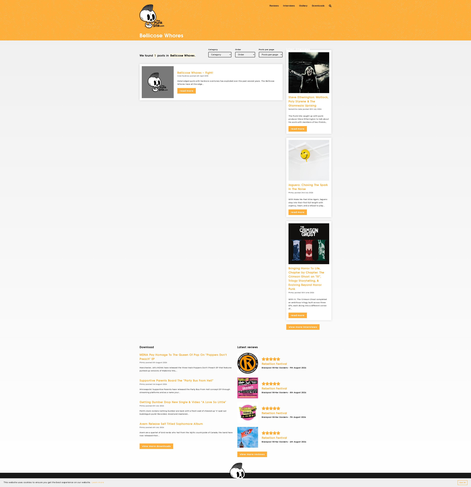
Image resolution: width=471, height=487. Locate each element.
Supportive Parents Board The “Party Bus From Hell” (176, 380)
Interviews (289, 5)
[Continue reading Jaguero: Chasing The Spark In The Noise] (308, 160)
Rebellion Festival (274, 364)
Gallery (303, 5)
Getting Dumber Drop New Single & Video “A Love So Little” (183, 402)
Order (238, 49)
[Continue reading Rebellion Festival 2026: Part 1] (247, 437)
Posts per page (266, 49)
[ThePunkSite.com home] (152, 16)
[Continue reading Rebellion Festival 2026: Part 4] (247, 363)
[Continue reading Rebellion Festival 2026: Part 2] (247, 412)
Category (213, 49)
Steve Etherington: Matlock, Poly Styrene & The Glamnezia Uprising (308, 101)
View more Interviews (303, 327)
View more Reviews (252, 454)
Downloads (318, 5)
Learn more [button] (98, 482)
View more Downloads (156, 446)
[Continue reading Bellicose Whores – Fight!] (158, 82)
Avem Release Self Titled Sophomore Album (171, 424)
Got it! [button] (462, 482)
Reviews (274, 5)
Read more (186, 90)
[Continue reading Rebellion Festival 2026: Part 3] (247, 387)
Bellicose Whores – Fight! (195, 72)
